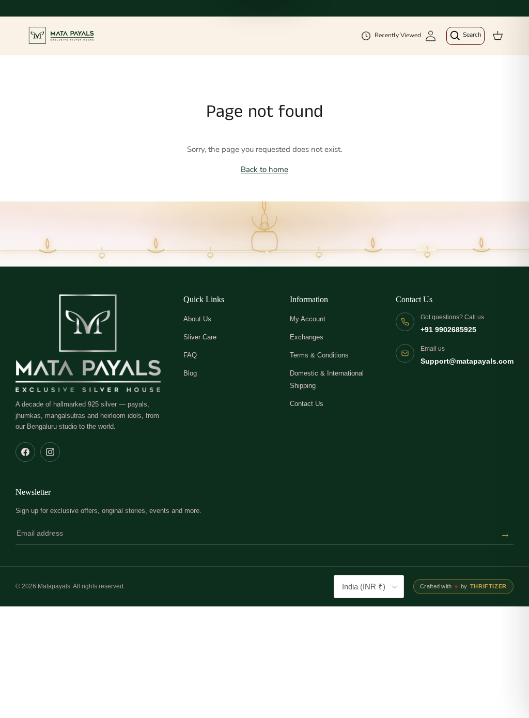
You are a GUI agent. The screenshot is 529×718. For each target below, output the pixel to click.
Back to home (264, 169)
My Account (307, 319)
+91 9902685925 (448, 330)
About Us (197, 319)
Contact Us (306, 404)
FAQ (190, 355)
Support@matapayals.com (467, 361)
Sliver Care (199, 337)
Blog (190, 373)
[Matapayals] (62, 35)
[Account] (430, 35)
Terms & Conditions (319, 355)
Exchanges (306, 337)
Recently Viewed (398, 35)
